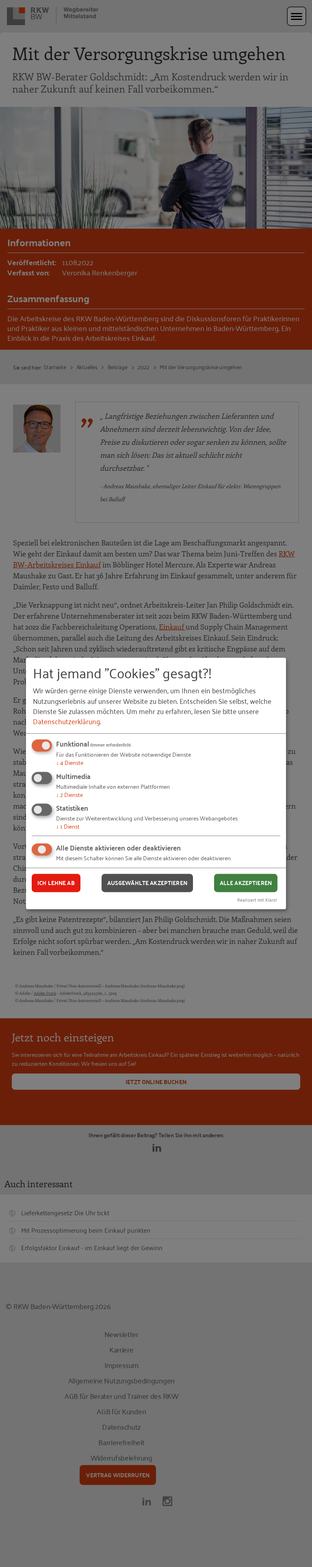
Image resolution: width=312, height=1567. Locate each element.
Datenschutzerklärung (66, 720)
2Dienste (69, 794)
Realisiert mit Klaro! (257, 900)
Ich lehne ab (56, 882)
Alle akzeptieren (246, 882)
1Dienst (68, 826)
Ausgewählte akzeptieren (147, 882)
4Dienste (69, 762)
